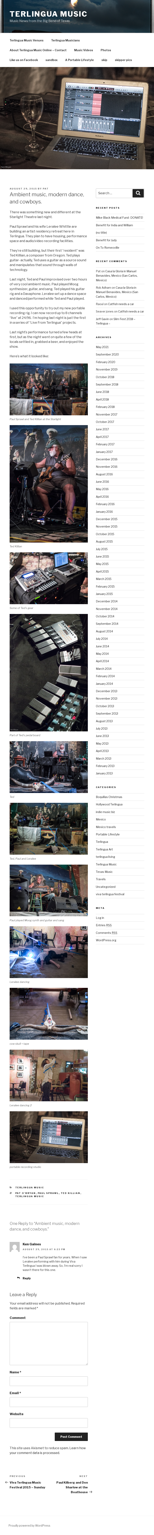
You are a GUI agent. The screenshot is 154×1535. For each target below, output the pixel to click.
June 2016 (102, 481)
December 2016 (107, 459)
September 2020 (107, 354)
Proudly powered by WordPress (29, 1525)
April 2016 (102, 496)
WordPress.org (106, 940)
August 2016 (104, 474)
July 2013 (101, 728)
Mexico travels (106, 827)
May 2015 (102, 564)
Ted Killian (70, 1193)
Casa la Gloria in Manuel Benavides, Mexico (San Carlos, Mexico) (117, 275)
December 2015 (107, 519)
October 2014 (105, 616)
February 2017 (105, 444)
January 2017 (104, 452)
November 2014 (107, 609)
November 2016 (107, 466)
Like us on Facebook (24, 60)
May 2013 (102, 743)
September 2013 (107, 713)
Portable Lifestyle (108, 834)
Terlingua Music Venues (27, 40)
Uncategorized (106, 886)
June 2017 (102, 429)
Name (15, 1372)
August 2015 (104, 541)
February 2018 (105, 407)
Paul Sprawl (48, 1193)
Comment (18, 1318)
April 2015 (102, 571)
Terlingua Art (104, 849)
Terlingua (102, 841)
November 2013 (106, 698)
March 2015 (103, 579)
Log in (100, 917)
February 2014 (105, 676)
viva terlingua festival (110, 894)
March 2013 (103, 758)
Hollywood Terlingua (109, 804)
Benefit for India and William (114, 225)
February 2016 (105, 504)
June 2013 (102, 736)
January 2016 (104, 511)
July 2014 (102, 638)
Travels (101, 879)
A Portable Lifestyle (79, 60)
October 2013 (105, 706)
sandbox (52, 60)
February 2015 (105, 586)
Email (15, 1393)
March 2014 (103, 668)
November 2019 (107, 369)
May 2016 (102, 489)
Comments (106, 932)
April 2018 (102, 399)
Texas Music (104, 871)
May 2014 (102, 653)
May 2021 (102, 347)
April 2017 (102, 437)
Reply (27, 1278)
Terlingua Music (48, 14)
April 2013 (102, 751)
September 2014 (107, 623)
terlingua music (29, 1196)
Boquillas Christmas (109, 797)
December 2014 (107, 601)
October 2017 (105, 422)
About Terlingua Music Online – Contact (38, 50)
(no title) (101, 232)
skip (104, 60)
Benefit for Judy (106, 240)
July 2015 (102, 549)
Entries (104, 925)
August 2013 (104, 721)
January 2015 (104, 594)
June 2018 (102, 392)
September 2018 (107, 384)
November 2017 (106, 414)
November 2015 (107, 526)
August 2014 (104, 631)
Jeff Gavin (102, 319)
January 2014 (104, 683)
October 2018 (105, 377)
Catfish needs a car (121, 304)
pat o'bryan (25, 1193)
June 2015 (102, 556)
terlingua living (105, 856)
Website (16, 1414)
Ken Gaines (32, 1244)
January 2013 (104, 773)
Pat (46, 188)
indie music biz (105, 812)
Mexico (101, 819)
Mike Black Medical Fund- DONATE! (119, 217)
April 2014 (102, 661)
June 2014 (102, 646)
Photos (106, 50)
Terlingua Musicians (65, 40)
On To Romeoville (107, 247)
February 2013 (105, 766)
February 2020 (105, 362)
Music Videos (83, 50)
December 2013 (106, 691)
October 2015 (105, 534)
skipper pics (123, 60)
